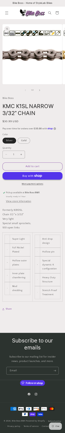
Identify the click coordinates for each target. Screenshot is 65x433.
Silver (9, 140)
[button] (6, 12)
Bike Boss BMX (19, 421)
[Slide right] (39, 90)
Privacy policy (13, 426)
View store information (18, 201)
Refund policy (54, 421)
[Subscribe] (55, 371)
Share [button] (9, 309)
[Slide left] (25, 90)
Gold (24, 140)
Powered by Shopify (35, 421)
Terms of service (31, 426)
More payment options (32, 184)
